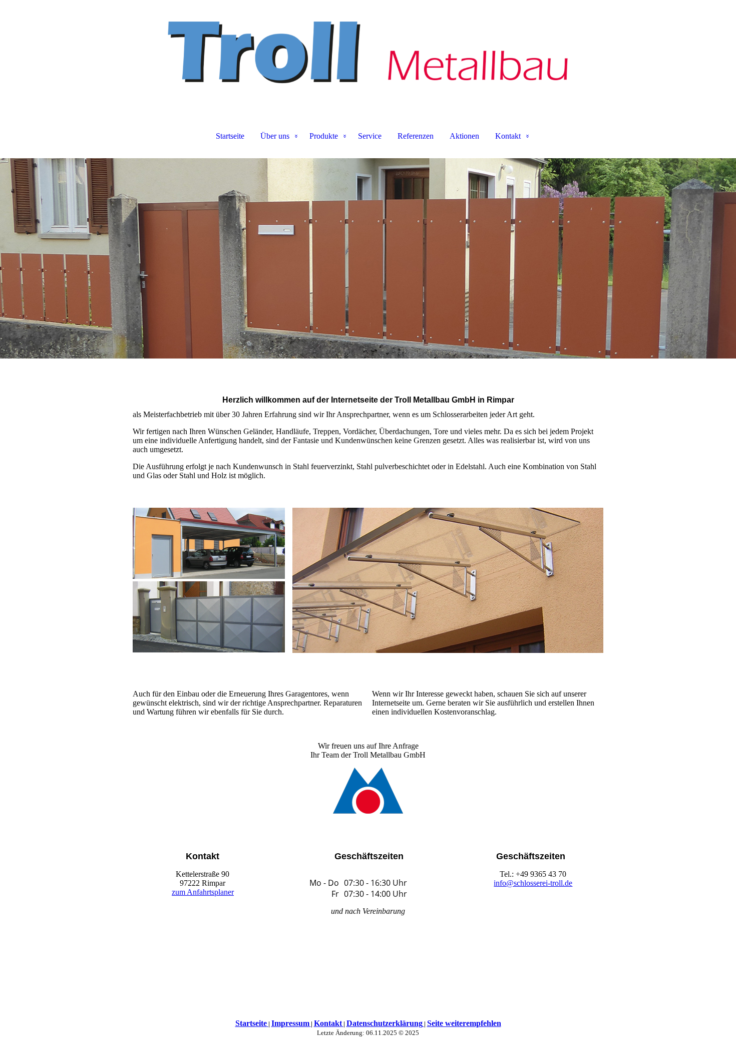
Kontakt (508, 136)
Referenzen (416, 136)
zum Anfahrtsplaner (203, 892)
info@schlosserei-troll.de (533, 883)
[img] (368, 50)
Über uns (274, 136)
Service (370, 136)
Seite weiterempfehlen (464, 1023)
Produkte (323, 136)
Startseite (230, 136)
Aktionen (464, 136)
